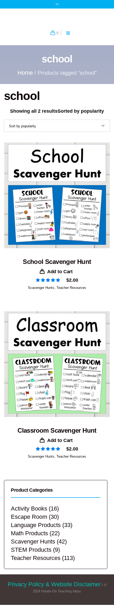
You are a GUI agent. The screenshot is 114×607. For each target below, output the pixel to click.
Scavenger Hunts (41, 293)
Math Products (29, 538)
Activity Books (29, 513)
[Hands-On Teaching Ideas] (57, 19)
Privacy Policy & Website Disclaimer (54, 589)
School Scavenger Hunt (57, 266)
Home (25, 77)
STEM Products (31, 554)
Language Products (36, 530)
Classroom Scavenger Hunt (57, 435)
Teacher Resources (71, 293)
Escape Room (29, 522)
